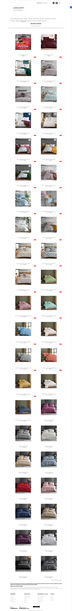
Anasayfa (32, 26)
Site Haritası (26, 600)
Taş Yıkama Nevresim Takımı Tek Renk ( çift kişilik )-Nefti (48, 315)
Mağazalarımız (26, 602)
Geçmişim (52, 597)
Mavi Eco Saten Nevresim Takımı (48, 472)
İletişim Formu (36, 606)
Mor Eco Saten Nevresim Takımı (23, 550)
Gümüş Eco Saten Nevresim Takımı (23, 446)
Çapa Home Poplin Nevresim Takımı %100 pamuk (23, 133)
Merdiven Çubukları (13, 601)
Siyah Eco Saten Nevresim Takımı (23, 576)
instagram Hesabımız (40, 600)
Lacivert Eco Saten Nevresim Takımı (23, 524)
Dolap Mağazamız (39, 597)
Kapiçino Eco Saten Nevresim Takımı (23, 472)
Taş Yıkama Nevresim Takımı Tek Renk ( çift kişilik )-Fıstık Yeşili (49, 289)
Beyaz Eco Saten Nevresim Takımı (48, 550)
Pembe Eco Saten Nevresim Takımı (49, 498)
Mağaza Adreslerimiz (27, 597)
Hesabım (52, 596)
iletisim (25, 601)
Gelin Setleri (12, 596)
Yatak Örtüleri (12, 597)
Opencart (33, 610)
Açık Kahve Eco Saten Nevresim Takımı (49, 524)
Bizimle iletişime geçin (27, 596)
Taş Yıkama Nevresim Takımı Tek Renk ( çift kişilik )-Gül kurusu (23, 315)
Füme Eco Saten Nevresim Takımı (48, 576)
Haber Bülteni (52, 600)
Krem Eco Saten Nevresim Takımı (48, 446)
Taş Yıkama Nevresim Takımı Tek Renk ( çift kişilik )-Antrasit (23, 420)
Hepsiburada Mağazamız (40, 596)
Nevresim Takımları (37, 26)
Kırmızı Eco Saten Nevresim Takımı (23, 498)
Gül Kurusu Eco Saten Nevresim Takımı (49, 420)
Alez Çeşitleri (12, 600)
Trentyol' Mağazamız (40, 601)
